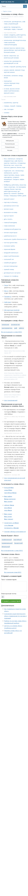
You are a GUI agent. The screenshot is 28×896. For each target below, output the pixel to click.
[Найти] (25, 6)
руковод (19, 67)
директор (7, 27)
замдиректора (9, 161)
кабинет (9, 505)
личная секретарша (10, 232)
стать (8, 525)
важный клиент (9, 93)
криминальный (7, 543)
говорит (8, 519)
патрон (19, 37)
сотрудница (21, 163)
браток (20, 161)
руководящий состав (11, 63)
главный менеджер (10, 45)
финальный (6, 547)
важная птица (20, 70)
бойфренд (7, 185)
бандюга (16, 179)
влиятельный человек (11, 58)
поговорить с (11, 528)
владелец (12, 35)
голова (6, 67)
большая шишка (9, 52)
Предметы (7, 296)
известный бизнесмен (11, 91)
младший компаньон (11, 253)
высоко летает (15, 89)
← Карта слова (6, 11)
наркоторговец (9, 175)
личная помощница (10, 266)
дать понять (8, 219)
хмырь (17, 175)
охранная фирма (9, 249)
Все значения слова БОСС (12, 572)
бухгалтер (7, 165)
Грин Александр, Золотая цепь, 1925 (13, 433)
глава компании (9, 42)
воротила (12, 56)
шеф (23, 21)
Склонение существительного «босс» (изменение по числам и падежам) (15, 616)
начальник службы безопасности (15, 239)
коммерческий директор (12, 229)
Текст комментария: (9, 579)
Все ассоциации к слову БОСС (11, 332)
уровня (8, 501)
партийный (18, 539)
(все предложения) (10, 400)
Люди (6, 285)
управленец (8, 102)
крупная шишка (9, 72)
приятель (13, 163)
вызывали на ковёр (10, 212)
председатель (16, 27)
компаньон (11, 159)
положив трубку (9, 246)
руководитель (17, 21)
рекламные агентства (11, 206)
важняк (11, 70)
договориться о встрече (12, 273)
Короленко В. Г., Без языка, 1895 (12, 475)
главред (18, 106)
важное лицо (20, 48)
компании (10, 499)
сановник (14, 75)
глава (6, 24)
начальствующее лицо (11, 83)
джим (24, 196)
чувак (22, 175)
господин (10, 109)
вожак (6, 78)
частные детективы (10, 242)
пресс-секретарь (9, 187)
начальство (8, 61)
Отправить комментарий (11, 601)
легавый (7, 181)
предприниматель (10, 37)
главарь (6, 106)
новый (8, 490)
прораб (12, 106)
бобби (19, 196)
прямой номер (9, 269)
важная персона (9, 48)
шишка (6, 70)
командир (7, 29)
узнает (8, 516)
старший (19, 29)
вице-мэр (23, 185)
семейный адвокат (10, 263)
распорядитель (7, 328)
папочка (7, 167)
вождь (21, 75)
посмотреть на (11, 523)
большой (9, 487)
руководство (16, 61)
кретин (15, 173)
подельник (7, 171)
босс (5, 159)
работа (21, 328)
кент (12, 165)
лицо (8, 510)
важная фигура (9, 50)
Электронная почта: (9, 594)
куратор (15, 102)
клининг (14, 193)
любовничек (8, 173)
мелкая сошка (8, 209)
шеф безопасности (10, 236)
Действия (7, 302)
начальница (8, 40)
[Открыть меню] (25, 2)
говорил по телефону (11, 276)
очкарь (6, 196)
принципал (8, 81)
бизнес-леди (21, 167)
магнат (6, 56)
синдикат (16, 177)
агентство (18, 165)
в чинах (6, 89)
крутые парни (9, 216)
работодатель (21, 35)
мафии (8, 496)
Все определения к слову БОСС (12, 550)
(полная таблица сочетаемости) (15, 531)
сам (5, 109)
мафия (22, 179)
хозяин (6, 35)
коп (13, 171)
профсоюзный (7, 539)
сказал (8, 514)
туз (18, 56)
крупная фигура (20, 50)
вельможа (7, 75)
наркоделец (8, 177)
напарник (19, 159)
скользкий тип (9, 259)
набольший (8, 85)
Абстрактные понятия (11, 310)
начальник (7, 21)
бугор (24, 67)
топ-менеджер (21, 187)
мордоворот (8, 179)
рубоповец (15, 185)
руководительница (19, 40)
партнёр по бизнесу (11, 202)
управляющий (13, 24)
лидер (13, 29)
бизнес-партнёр (15, 189)
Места (6, 291)
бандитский (18, 543)
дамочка (13, 167)
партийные (10, 493)
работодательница (10, 191)
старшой (12, 67)
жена (8, 508)
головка (6, 112)
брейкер (20, 193)
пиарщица (13, 196)
